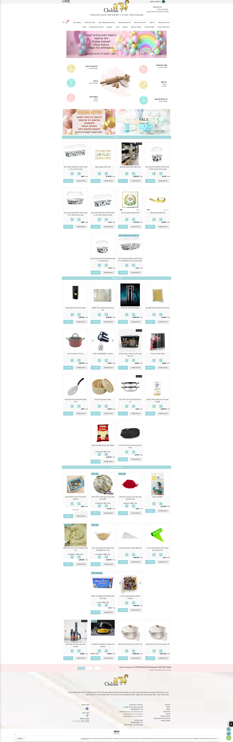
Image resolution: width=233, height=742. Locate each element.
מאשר (20, 738)
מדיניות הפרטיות (85, 739)
